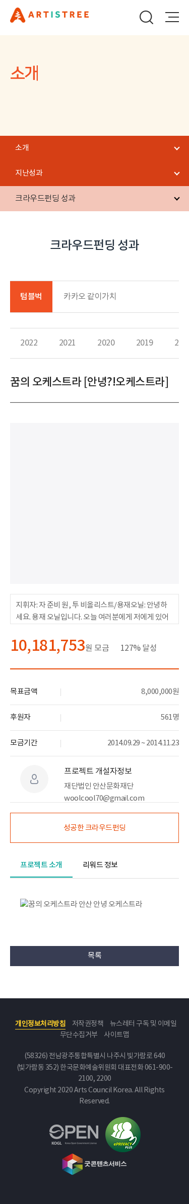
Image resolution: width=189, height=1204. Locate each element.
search (147, 17)
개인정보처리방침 (40, 1024)
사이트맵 (116, 1035)
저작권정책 (88, 1024)
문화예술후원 (49, 20)
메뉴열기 (172, 17)
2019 (144, 343)
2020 (105, 343)
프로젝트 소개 (41, 865)
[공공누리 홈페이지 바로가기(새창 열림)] (73, 1135)
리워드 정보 (100, 865)
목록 (94, 956)
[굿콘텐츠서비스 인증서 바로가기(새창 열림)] (94, 1164)
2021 (67, 343)
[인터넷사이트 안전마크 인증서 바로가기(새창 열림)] (123, 1134)
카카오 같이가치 (90, 296)
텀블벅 (31, 296)
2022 (28, 343)
